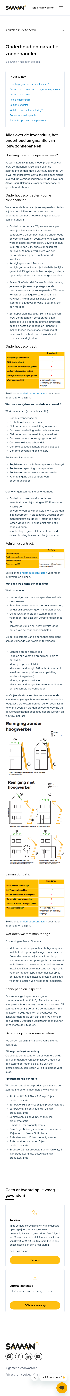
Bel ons (35, 1260)
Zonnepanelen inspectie (23, 115)
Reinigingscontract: (20, 99)
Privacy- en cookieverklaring (24, 1374)
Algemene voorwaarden (21, 1368)
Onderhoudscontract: (21, 94)
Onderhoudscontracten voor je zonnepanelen (35, 89)
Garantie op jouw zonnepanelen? (28, 120)
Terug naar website (42, 7)
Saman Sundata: (19, 104)
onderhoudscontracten (34, 393)
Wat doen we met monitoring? (26, 110)
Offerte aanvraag (35, 1305)
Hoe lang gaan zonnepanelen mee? (29, 84)
